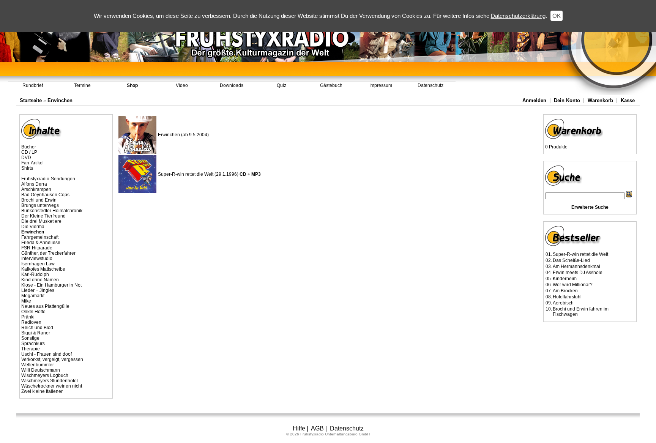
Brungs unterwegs (40, 205)
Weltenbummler (37, 364)
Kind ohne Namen (40, 279)
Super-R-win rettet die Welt (580, 254)
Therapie (30, 349)
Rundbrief (32, 85)
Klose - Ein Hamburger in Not (51, 285)
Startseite (31, 100)
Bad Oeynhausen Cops (45, 194)
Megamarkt (32, 295)
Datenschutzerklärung (518, 16)
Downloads (231, 85)
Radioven (31, 322)
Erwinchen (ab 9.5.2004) (183, 134)
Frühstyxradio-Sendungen (48, 178)
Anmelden (534, 100)
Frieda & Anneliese (40, 242)
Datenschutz (430, 85)
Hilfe (299, 428)
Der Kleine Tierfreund (43, 216)
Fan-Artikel (32, 163)
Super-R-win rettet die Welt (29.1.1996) (209, 174)
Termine (82, 85)
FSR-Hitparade (36, 248)
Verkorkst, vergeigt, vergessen (52, 359)
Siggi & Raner (35, 333)
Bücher (28, 147)
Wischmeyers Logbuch (44, 375)
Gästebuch (331, 85)
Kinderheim (565, 278)
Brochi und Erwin (39, 200)
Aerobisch (563, 303)
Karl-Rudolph (35, 274)
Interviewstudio (36, 258)
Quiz (281, 85)
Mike (26, 301)
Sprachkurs (33, 343)
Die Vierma (32, 226)
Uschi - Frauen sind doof (46, 354)
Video (182, 85)
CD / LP (29, 152)
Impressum (380, 85)
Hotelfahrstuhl (567, 297)
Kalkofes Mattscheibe (43, 269)
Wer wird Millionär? (573, 284)
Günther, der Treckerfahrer (48, 253)
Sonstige (30, 338)
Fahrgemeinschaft (39, 237)
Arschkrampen (36, 189)
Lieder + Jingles (37, 290)
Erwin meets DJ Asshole (577, 272)
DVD (26, 157)
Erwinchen (60, 100)
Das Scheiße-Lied (571, 260)
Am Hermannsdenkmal (576, 266)
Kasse (628, 100)
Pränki (28, 317)
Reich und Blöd (37, 327)
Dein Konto (567, 100)
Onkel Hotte (33, 311)
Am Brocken (565, 290)
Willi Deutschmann (40, 370)
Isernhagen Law (38, 263)
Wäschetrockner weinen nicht (51, 386)
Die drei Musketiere (41, 221)
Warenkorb (600, 100)
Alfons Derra (34, 184)
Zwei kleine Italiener (42, 391)
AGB (317, 428)
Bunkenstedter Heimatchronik (51, 210)
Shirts (27, 168)
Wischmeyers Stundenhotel (49, 380)
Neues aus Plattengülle (45, 306)
